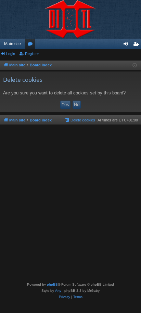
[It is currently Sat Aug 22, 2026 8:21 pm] (134, 65)
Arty (58, 290)
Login (10, 54)
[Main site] (70, 19)
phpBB (52, 284)
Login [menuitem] (127, 45)
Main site (12, 43)
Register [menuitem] (137, 45)
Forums (31, 45)
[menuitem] (79, 120)
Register (32, 54)
